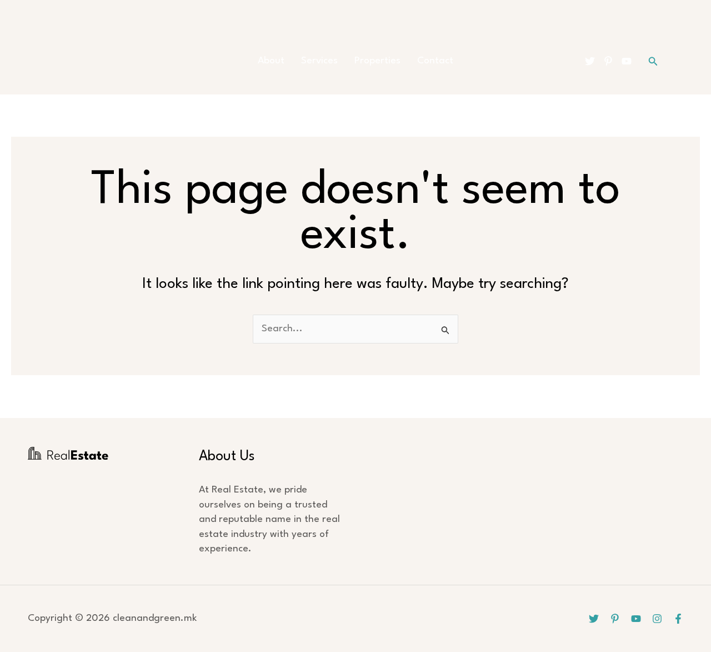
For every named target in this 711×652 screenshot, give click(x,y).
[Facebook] (678, 619)
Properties (377, 61)
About (271, 61)
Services (319, 61)
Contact (435, 61)
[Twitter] (590, 61)
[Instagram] (657, 619)
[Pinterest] (608, 61)
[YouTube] (627, 61)
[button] (653, 61)
